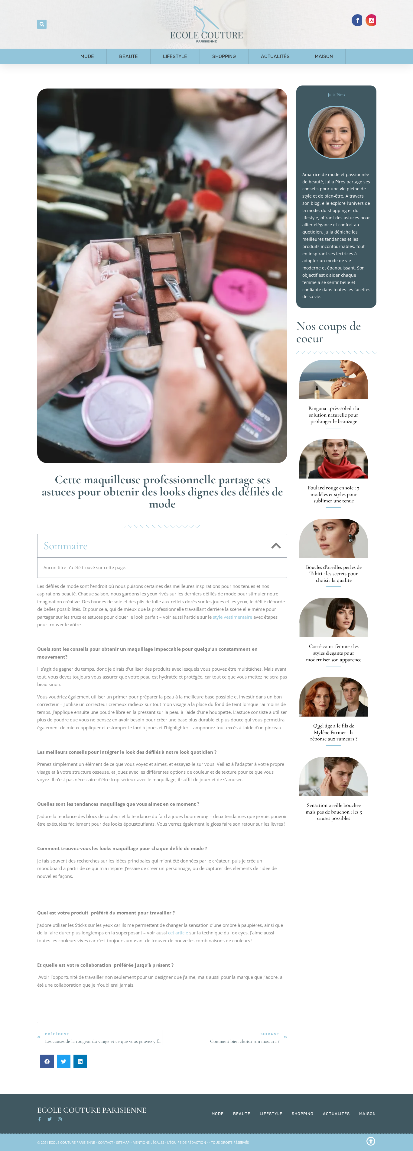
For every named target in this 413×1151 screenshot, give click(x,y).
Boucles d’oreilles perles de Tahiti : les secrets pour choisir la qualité (334, 573)
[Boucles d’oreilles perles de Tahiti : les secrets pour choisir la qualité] (333, 538)
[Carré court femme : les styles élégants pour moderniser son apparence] (333, 617)
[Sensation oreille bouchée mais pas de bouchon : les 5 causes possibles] (333, 776)
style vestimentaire (232, 617)
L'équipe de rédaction (186, 1142)
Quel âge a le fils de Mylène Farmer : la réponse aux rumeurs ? (333, 732)
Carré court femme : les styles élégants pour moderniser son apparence (333, 653)
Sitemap (123, 1142)
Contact (105, 1142)
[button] (42, 24)
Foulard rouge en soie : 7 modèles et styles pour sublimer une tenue (333, 494)
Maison (324, 56)
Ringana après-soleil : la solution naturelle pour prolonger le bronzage (333, 414)
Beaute (128, 56)
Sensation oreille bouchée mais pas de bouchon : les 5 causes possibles (334, 811)
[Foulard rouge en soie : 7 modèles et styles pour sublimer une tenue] (333, 459)
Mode (87, 56)
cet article (178, 933)
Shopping (224, 56)
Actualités (275, 56)
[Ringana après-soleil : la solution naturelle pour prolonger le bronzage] (333, 379)
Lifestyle (175, 56)
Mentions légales (148, 1142)
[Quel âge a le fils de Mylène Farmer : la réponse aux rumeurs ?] (333, 697)
